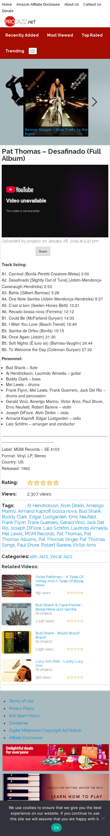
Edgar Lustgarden (48, 517)
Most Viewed (60, 35)
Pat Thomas (69, 533)
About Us (71, 4)
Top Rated (92, 35)
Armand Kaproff (34, 511)
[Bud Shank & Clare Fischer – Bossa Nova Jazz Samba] (16, 614)
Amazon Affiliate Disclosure (38, 4)
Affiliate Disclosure (25, 737)
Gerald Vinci (72, 522)
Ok (56, 827)
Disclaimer (18, 723)
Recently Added (22, 35)
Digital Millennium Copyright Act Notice (45, 730)
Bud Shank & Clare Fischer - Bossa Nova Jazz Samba (59, 607)
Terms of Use (21, 701)
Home (7, 4)
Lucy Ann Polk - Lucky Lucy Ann (59, 663)
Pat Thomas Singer (58, 539)
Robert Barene (56, 545)
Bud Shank (90, 511)
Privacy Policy (21, 708)
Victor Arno (84, 545)
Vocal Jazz (61, 556)
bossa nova (64, 511)
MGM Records (39, 533)
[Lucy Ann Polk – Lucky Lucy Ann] (16, 670)
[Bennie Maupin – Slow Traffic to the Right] (56, 102)
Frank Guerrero (43, 522)
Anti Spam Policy (24, 716)
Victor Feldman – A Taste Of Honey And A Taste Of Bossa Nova (59, 580)
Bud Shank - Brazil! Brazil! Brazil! (58, 635)
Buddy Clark (14, 517)
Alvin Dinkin (72, 505)
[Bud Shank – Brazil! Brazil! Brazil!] (16, 642)
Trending (14, 51)
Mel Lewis (12, 533)
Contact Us (92, 4)
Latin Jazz (37, 556)
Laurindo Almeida (89, 528)
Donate (8, 11)
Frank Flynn (14, 522)
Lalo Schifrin (56, 528)
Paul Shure (28, 545)
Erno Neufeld (82, 517)
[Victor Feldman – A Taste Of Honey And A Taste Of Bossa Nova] (16, 585)
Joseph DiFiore (25, 528)
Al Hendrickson (42, 505)
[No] (103, 818)
